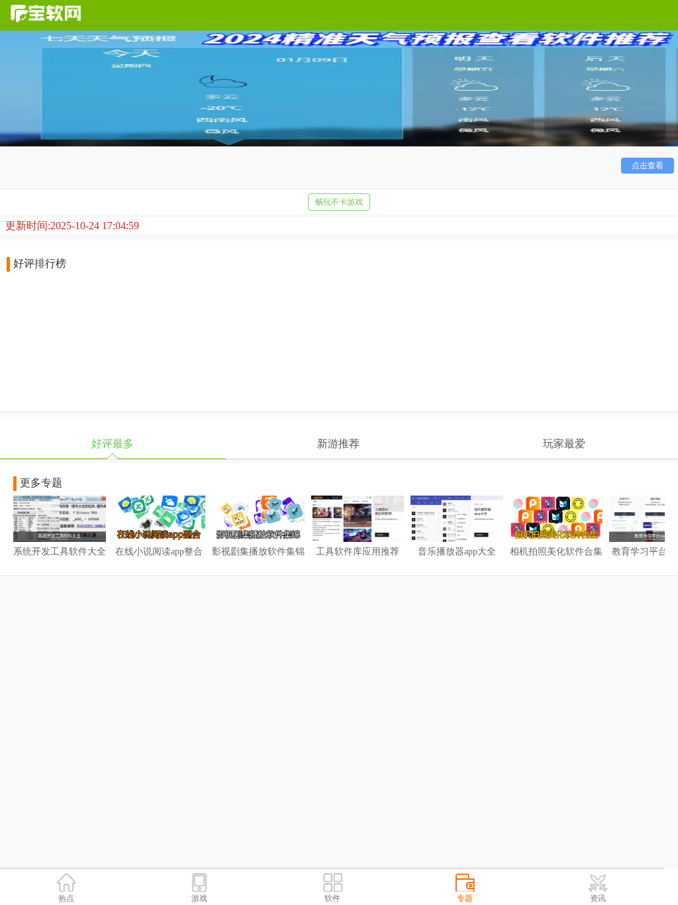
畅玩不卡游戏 (339, 202)
